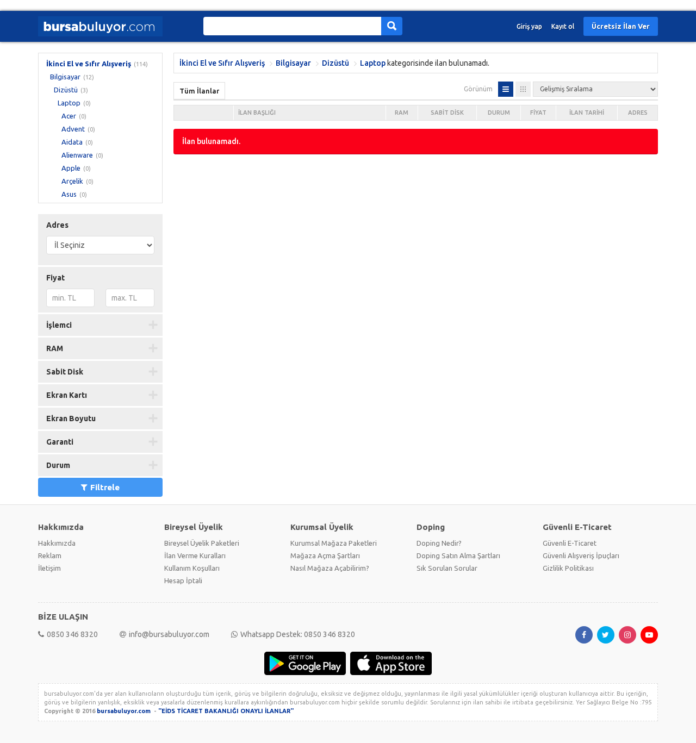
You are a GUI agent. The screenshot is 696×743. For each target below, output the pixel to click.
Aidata (72, 142)
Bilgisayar (65, 76)
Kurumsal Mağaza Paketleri (333, 543)
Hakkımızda (57, 543)
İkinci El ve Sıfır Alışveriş (88, 63)
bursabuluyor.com (124, 711)
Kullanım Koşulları (192, 568)
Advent (73, 129)
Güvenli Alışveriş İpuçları (581, 555)
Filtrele (105, 487)
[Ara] (391, 26)
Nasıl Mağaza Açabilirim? (329, 568)
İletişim (49, 568)
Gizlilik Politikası (568, 568)
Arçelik (72, 181)
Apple (70, 168)
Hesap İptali (183, 580)
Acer (68, 116)
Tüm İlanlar (199, 91)
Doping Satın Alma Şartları (458, 555)
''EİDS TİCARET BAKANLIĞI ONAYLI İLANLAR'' (226, 711)
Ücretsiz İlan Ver (621, 26)
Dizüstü (66, 89)
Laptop (69, 103)
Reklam (49, 555)
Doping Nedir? (439, 543)
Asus (69, 194)
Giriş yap (529, 26)
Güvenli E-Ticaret (569, 543)
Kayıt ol (562, 26)
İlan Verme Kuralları (195, 555)
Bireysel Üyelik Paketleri (201, 543)
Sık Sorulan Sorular (447, 568)
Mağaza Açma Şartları (325, 555)
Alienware (77, 155)
